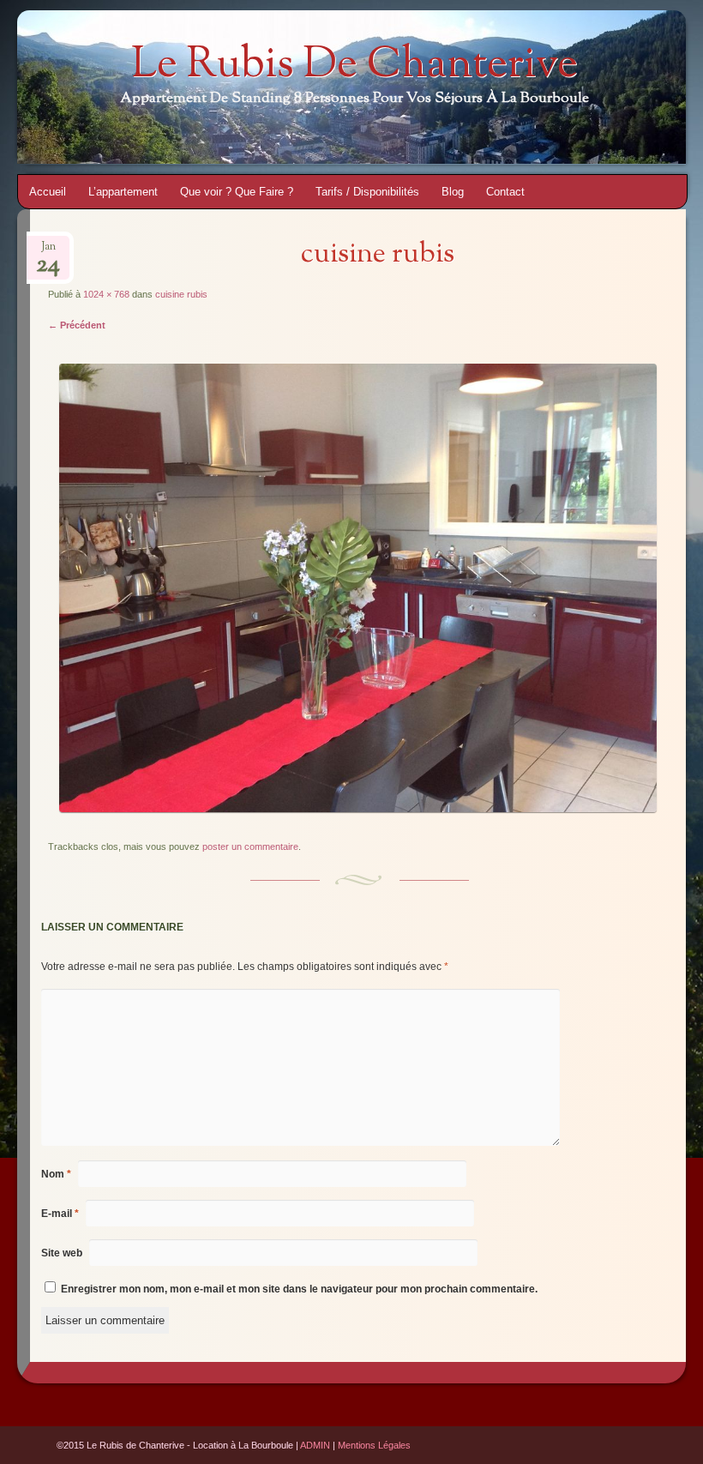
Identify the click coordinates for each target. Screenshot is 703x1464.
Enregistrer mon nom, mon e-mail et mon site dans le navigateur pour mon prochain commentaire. (299, 1289)
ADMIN (315, 1445)
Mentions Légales (374, 1445)
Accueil (47, 191)
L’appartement (123, 191)
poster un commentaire (250, 846)
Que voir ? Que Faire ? (236, 191)
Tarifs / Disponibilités (367, 191)
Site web (61, 1253)
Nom (56, 1174)
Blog (453, 191)
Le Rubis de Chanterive (354, 66)
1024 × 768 (106, 294)
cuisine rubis (181, 294)
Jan (48, 251)
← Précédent (76, 325)
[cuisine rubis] (358, 808)
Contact (505, 191)
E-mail (60, 1214)
